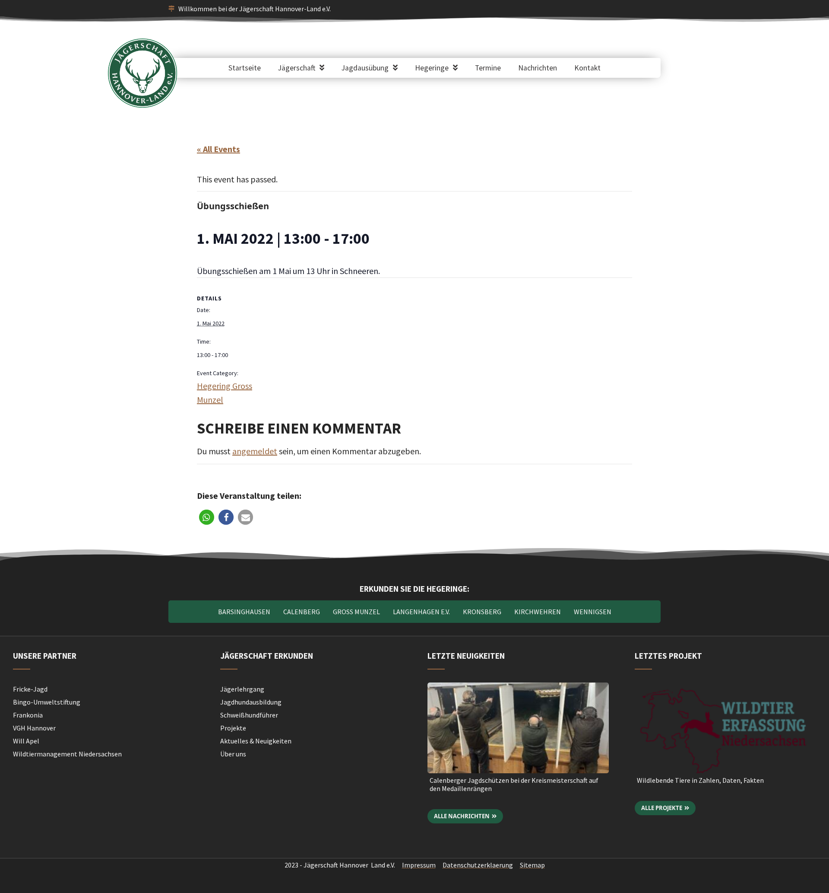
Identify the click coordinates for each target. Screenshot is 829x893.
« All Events (218, 149)
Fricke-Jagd (30, 689)
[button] (206, 517)
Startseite (244, 68)
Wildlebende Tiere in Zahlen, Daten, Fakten (700, 780)
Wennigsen (592, 611)
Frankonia (28, 715)
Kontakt (587, 68)
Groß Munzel (356, 611)
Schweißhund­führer (249, 715)
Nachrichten (537, 68)
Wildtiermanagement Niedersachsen (67, 753)
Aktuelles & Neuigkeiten (255, 741)
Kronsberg (482, 611)
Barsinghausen (244, 611)
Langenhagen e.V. (421, 611)
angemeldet (254, 451)
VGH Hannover (34, 728)
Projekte (233, 728)
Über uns (233, 753)
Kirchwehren (537, 611)
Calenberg (301, 611)
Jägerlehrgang (242, 689)
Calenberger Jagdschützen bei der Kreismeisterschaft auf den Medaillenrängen (514, 784)
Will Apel (26, 741)
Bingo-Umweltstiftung (46, 702)
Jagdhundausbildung (251, 702)
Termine (488, 68)
